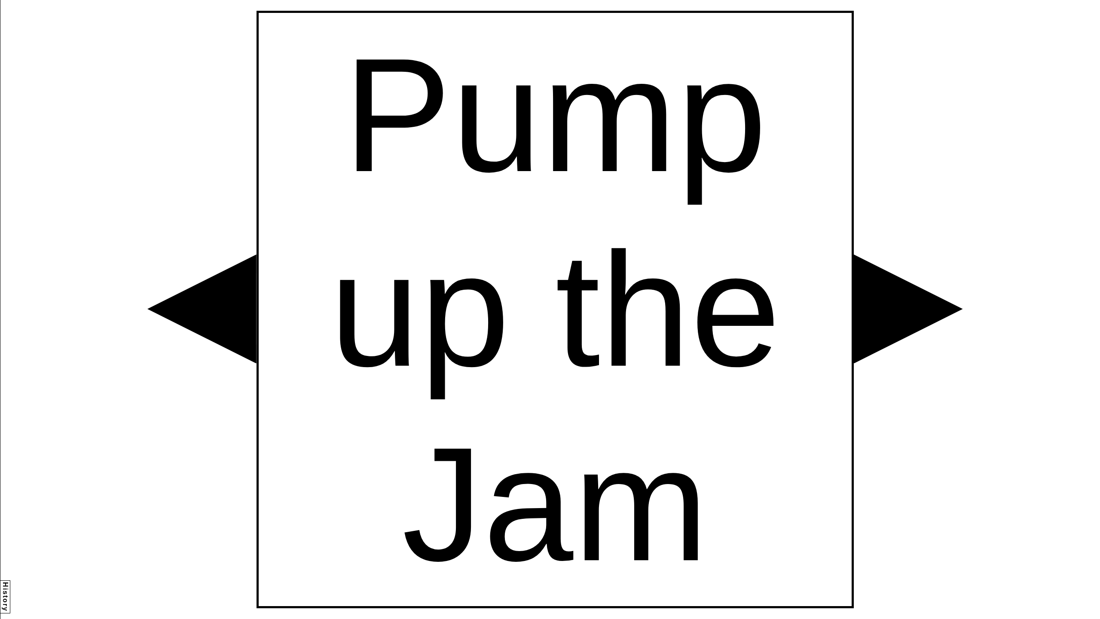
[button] (202, 309)
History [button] (5, 597)
